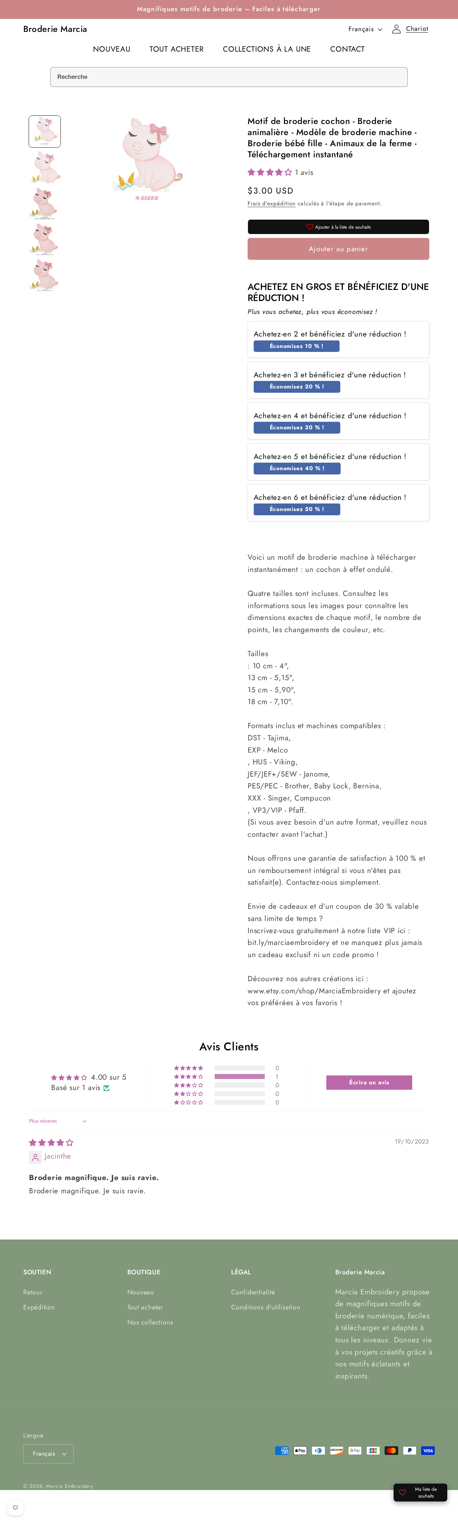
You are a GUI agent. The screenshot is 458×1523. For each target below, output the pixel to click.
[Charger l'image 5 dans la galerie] (45, 275)
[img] (51, 1142)
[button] (417, 29)
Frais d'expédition (272, 203)
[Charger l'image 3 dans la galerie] (45, 203)
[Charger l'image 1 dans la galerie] (45, 131)
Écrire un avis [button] (369, 1083)
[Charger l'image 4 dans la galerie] (45, 239)
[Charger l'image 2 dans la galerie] (45, 167)
